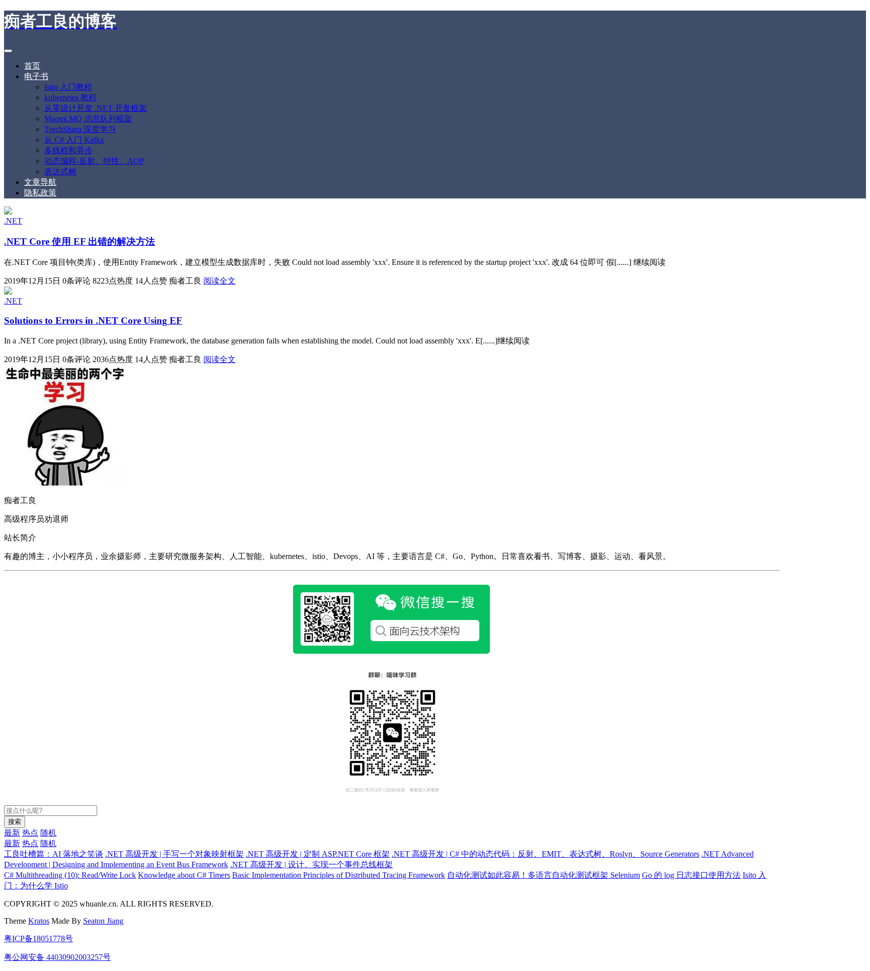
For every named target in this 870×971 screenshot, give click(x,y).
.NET (13, 221)
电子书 (36, 76)
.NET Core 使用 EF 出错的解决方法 (79, 241)
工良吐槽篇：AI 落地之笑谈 (53, 854)
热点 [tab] (30, 832)
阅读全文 (219, 280)
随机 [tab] (48, 832)
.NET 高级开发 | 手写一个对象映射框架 (174, 854)
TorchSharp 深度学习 (80, 129)
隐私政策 (40, 192)
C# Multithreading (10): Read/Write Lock (70, 875)
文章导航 (40, 182)
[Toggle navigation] (8, 50)
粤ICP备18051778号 (38, 938)
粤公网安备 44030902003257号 (57, 957)
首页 (32, 65)
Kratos (38, 921)
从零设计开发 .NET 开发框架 (95, 108)
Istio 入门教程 (68, 87)
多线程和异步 (68, 150)
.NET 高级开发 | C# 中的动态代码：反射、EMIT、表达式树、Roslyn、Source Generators (545, 854)
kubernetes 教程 (70, 97)
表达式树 (60, 171)
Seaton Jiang (103, 921)
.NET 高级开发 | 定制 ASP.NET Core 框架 (318, 854)
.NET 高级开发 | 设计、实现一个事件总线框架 (311, 864)
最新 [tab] (12, 832)
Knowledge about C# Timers (184, 875)
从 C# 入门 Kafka (74, 139)
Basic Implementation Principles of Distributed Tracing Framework (338, 875)
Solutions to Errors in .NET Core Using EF (93, 320)
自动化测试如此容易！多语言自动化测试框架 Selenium (543, 875)
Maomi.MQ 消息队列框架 (88, 118)
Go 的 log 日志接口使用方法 (691, 875)
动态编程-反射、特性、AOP (94, 161)
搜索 (14, 821)
